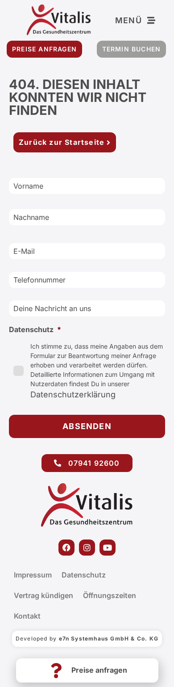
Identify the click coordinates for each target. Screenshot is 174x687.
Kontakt (27, 615)
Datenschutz (84, 574)
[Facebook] (66, 547)
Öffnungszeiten (109, 595)
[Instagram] (87, 547)
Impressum (33, 574)
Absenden (87, 426)
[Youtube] (107, 547)
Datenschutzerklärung (73, 394)
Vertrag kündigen (43, 595)
